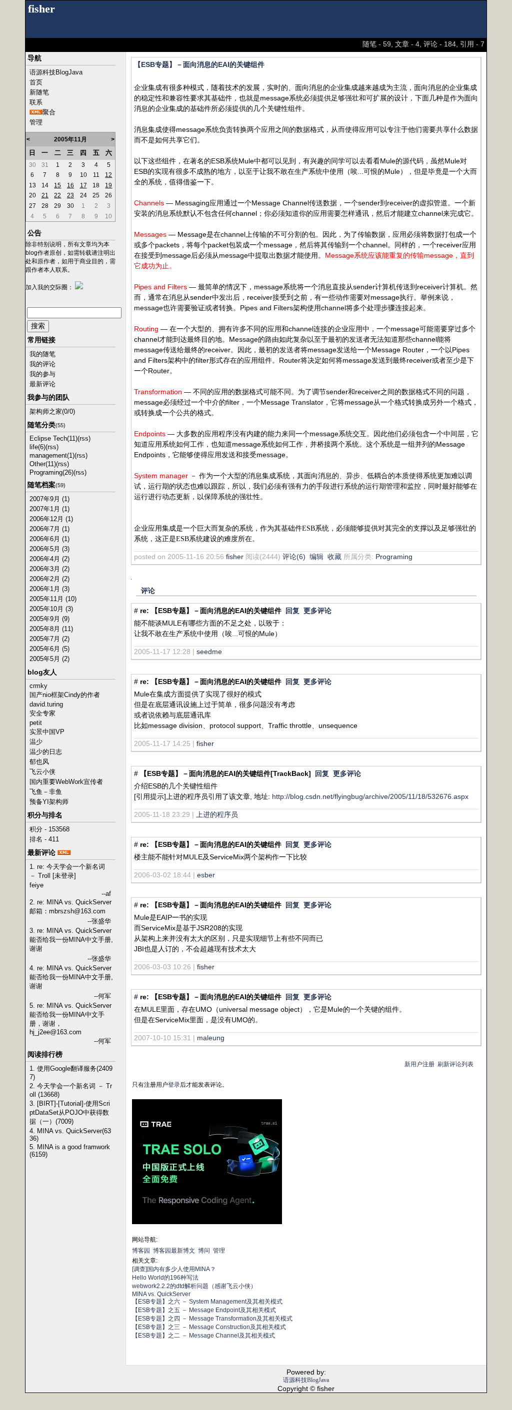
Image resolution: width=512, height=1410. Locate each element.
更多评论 (318, 611)
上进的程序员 (217, 814)
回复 (293, 611)
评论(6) (294, 557)
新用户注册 (419, 1064)
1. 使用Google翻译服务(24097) (71, 1073)
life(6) (38, 447)
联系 (36, 102)
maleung (210, 1038)
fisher (41, 9)
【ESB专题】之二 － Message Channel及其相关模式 (203, 1335)
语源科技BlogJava (56, 72)
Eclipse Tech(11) (54, 438)
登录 (174, 1084)
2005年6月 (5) (50, 649)
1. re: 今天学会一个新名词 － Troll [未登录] (67, 871)
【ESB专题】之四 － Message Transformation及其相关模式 (212, 1318)
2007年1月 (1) (50, 509)
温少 (36, 741)
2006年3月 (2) (50, 569)
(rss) (84, 438)
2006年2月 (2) (50, 579)
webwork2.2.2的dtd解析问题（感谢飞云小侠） (194, 1286)
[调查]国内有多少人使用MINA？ (174, 1269)
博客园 (141, 1250)
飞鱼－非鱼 (46, 791)
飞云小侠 (43, 771)
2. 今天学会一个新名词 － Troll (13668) (71, 1090)
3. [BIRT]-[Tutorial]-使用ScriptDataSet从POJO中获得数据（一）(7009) (70, 1112)
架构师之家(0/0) (52, 411)
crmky (39, 686)
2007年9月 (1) (50, 499)
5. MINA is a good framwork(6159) (70, 1150)
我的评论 (43, 364)
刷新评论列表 (456, 1064)
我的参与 (43, 374)
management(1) (52, 455)
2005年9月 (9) (50, 619)
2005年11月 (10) (53, 599)
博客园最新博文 (174, 1250)
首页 (36, 82)
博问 (204, 1250)
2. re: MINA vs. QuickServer (71, 902)
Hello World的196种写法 (165, 1277)
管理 (36, 122)
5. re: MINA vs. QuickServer (71, 1005)
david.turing (46, 704)
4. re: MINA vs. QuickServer (71, 968)
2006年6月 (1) (50, 539)
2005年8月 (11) (51, 629)
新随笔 (39, 92)
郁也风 (39, 761)
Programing (394, 557)
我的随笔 (43, 354)
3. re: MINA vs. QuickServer (71, 930)
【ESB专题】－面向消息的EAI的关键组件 (199, 64)
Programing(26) (52, 472)
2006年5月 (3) (50, 549)
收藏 (335, 557)
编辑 (317, 557)
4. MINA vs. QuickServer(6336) (70, 1134)
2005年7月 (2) (50, 639)
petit (36, 722)
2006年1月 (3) (50, 589)
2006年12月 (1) (51, 519)
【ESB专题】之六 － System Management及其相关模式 (207, 1301)
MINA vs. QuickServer (161, 1294)
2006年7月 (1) (50, 529)
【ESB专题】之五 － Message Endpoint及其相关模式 (204, 1310)
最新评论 (43, 384)
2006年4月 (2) (50, 559)
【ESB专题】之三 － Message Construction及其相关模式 (209, 1327)
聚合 (49, 112)
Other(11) (43, 464)
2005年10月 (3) (51, 609)
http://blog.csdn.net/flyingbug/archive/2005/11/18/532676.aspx (370, 796)
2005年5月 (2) (50, 659)
